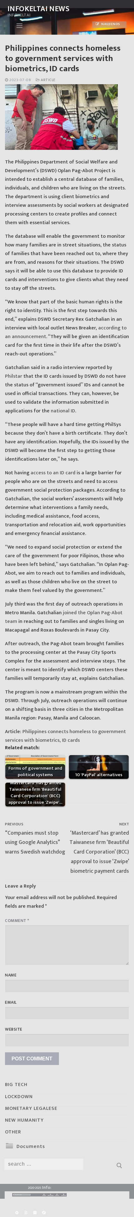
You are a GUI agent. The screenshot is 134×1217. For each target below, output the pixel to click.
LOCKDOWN (19, 1097)
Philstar (13, 376)
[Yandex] (35, 1213)
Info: (46, 1187)
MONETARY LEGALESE (31, 1108)
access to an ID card (53, 473)
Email (11, 1002)
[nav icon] (19, 25)
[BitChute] (26, 1213)
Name (11, 975)
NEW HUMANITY (24, 1120)
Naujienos (110, 24)
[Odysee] (44, 1213)
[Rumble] (17, 1213)
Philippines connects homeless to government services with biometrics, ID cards (65, 736)
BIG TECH (16, 1084)
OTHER (13, 1132)
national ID (63, 411)
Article (47, 80)
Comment (17, 920)
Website (13, 1029)
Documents (31, 1146)
